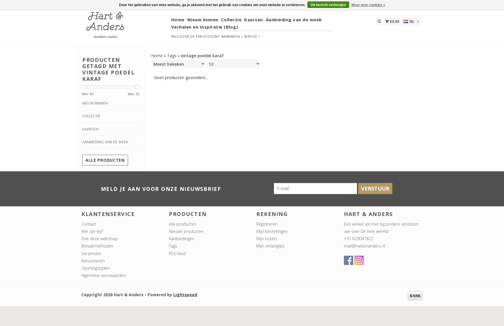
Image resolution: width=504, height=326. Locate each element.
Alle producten (105, 160)
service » (252, 36)
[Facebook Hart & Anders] (348, 260)
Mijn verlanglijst (270, 246)
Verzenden (91, 253)
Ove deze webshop (99, 238)
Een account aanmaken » (219, 36)
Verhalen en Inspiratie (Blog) (204, 27)
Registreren (266, 224)
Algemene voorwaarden (103, 275)
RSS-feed (177, 253)
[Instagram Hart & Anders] (359, 260)
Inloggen (180, 36)
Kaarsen (253, 19)
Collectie (231, 19)
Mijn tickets (266, 238)
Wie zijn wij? (92, 231)
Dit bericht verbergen (328, 5)
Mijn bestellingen (272, 231)
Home (178, 19)
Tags (171, 55)
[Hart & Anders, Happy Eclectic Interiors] (124, 27)
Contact (88, 224)
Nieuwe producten (186, 231)
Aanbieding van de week (294, 19)
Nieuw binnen (202, 19)
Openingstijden (95, 268)
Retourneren (93, 261)
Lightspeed (185, 294)
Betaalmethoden (97, 246)
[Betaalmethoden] (415, 295)
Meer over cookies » (368, 5)
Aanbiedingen (181, 238)
